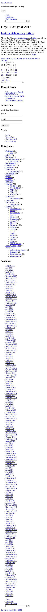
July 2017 (9, 468)
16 (9, 72)
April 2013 (9, 571)
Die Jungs (9, 157)
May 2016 (9, 497)
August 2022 (10, 352)
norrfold (13, 229)
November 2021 (11, 371)
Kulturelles (9, 167)
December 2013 (11, 554)
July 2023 (9, 330)
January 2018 (10, 455)
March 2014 (9, 548)
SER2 (12, 190)
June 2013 (9, 567)
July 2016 (9, 493)
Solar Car (8, 184)
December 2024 (11, 297)
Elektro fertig (10, 98)
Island (12, 223)
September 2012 (11, 585)
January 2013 (10, 577)
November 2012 (11, 581)
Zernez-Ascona (15, 244)
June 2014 (9, 542)
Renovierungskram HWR (14, 96)
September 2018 (11, 439)
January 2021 (10, 389)
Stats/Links (9, 17)
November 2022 (11, 346)
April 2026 (9, 272)
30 (9, 77)
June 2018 (9, 445)
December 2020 (11, 392)
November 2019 (11, 414)
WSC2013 (14, 194)
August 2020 (10, 400)
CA (11, 215)
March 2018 (9, 451)
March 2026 (9, 274)
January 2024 (10, 317)
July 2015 (9, 515)
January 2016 (10, 503)
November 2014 (11, 532)
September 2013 (11, 561)
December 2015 (11, 505)
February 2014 (10, 550)
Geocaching (14, 219)
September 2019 (11, 418)
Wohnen (8, 248)
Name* (3, 114)
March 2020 (9, 408)
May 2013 (9, 569)
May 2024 (9, 311)
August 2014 (10, 538)
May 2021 (9, 381)
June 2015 (9, 517)
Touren (8, 207)
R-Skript (8, 182)
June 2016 (9, 495)
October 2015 (10, 509)
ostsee (7, 176)
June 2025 (9, 286)
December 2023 (11, 319)
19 (16, 72)
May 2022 (9, 359)
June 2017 (9, 470)
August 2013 (10, 563)
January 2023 (10, 342)
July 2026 (9, 268)
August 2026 (10, 266)
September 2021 (11, 375)
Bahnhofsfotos (15, 209)
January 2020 (10, 412)
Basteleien (9, 151)
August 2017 (10, 466)
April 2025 (9, 291)
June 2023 (9, 332)
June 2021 (9, 379)
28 (4, 77)
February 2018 (10, 453)
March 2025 (9, 293)
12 (16, 70)
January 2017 (10, 480)
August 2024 (10, 305)
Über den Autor (11, 19)
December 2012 (11, 579)
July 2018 (9, 443)
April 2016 (9, 499)
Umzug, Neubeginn (12, 246)
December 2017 (11, 458)
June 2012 (9, 592)
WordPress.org (10, 141)
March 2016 (9, 501)
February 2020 (10, 410)
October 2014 (10, 534)
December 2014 (11, 530)
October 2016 (10, 486)
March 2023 (9, 338)
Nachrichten (9, 174)
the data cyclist (6, 3)
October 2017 (10, 462)
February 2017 (10, 478)
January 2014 (10, 552)
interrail (13, 221)
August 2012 (10, 587)
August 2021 (10, 377)
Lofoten (13, 227)
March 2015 (9, 523)
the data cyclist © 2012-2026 (11, 610)
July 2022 (9, 354)
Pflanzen (8, 178)
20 (2, 75)
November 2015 (11, 507)
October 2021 (10, 373)
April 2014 (9, 546)
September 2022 (11, 350)
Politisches (9, 180)
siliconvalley (14, 172)
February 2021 (10, 387)
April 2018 (9, 449)
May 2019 (9, 425)
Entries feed (9, 137)
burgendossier (15, 213)
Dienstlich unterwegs (13, 159)
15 (7, 72)
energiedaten (14, 204)
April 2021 (9, 383)
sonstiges (8, 196)
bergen (12, 211)
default (7, 155)
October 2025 (10, 280)
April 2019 (9, 427)
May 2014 (9, 544)
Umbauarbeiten (15, 254)
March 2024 (9, 313)
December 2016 (11, 482)
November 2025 (11, 278)
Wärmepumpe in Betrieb (14, 92)
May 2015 (9, 519)
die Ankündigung (21, 38)
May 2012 (9, 594)
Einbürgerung (15, 198)
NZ (11, 231)
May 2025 (9, 288)
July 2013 (9, 565)
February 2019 (10, 431)
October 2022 (10, 348)
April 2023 (9, 336)
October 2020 (10, 396)
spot (11, 240)
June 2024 (9, 309)
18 (13, 72)
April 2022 (9, 361)
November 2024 (11, 299)
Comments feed (11, 139)
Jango (34, 54)
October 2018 (10, 437)
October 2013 (10, 559)
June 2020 (9, 402)
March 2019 (9, 429)
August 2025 (10, 284)
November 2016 (11, 484)
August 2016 (10, 491)
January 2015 (10, 528)
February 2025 (10, 295)
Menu (3, 11)
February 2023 (10, 340)
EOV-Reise (14, 161)
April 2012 (9, 596)
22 (7, 75)
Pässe (7, 15)
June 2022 (9, 356)
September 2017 (11, 464)
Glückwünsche (10, 163)
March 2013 (9, 573)
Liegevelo (13, 225)
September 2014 (11, 536)
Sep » (8, 80)
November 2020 (11, 394)
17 (11, 72)
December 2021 (11, 369)
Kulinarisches (10, 165)
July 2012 (9, 589)
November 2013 (11, 556)
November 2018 (11, 435)
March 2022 (9, 363)
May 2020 (9, 404)
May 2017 (9, 472)
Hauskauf (13, 252)
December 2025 (11, 276)
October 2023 (10, 323)
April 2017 (9, 474)
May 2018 (9, 447)
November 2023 (11, 321)
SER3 (12, 192)
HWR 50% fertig (11, 94)
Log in (7, 135)
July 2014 (9, 540)
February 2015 (10, 526)
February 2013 (10, 575)
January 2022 (10, 367)
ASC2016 (13, 186)
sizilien (12, 237)
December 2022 (11, 344)
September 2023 (11, 326)
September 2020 (11, 398)
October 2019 (10, 416)
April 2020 (9, 406)
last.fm (33, 38)
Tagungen (9, 200)
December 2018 (11, 433)
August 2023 (10, 328)
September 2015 (11, 511)
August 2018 (10, 441)
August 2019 (10, 420)
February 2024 (10, 315)
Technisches (20, 58)
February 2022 (10, 365)
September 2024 (11, 303)
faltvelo (12, 217)
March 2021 (9, 385)
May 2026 (9, 270)
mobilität (8, 169)
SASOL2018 (15, 188)
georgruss (4, 58)
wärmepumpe (15, 256)
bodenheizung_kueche (18, 250)
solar (11, 153)
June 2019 (9, 422)
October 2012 (10, 583)
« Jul (2, 80)
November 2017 (11, 460)
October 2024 (10, 301)
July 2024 (9, 307)
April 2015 (9, 521)
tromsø (12, 242)
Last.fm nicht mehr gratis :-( (17, 33)
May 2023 (9, 334)
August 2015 (10, 513)
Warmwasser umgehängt (14, 100)
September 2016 (11, 488)
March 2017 (9, 476)
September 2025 (11, 282)
